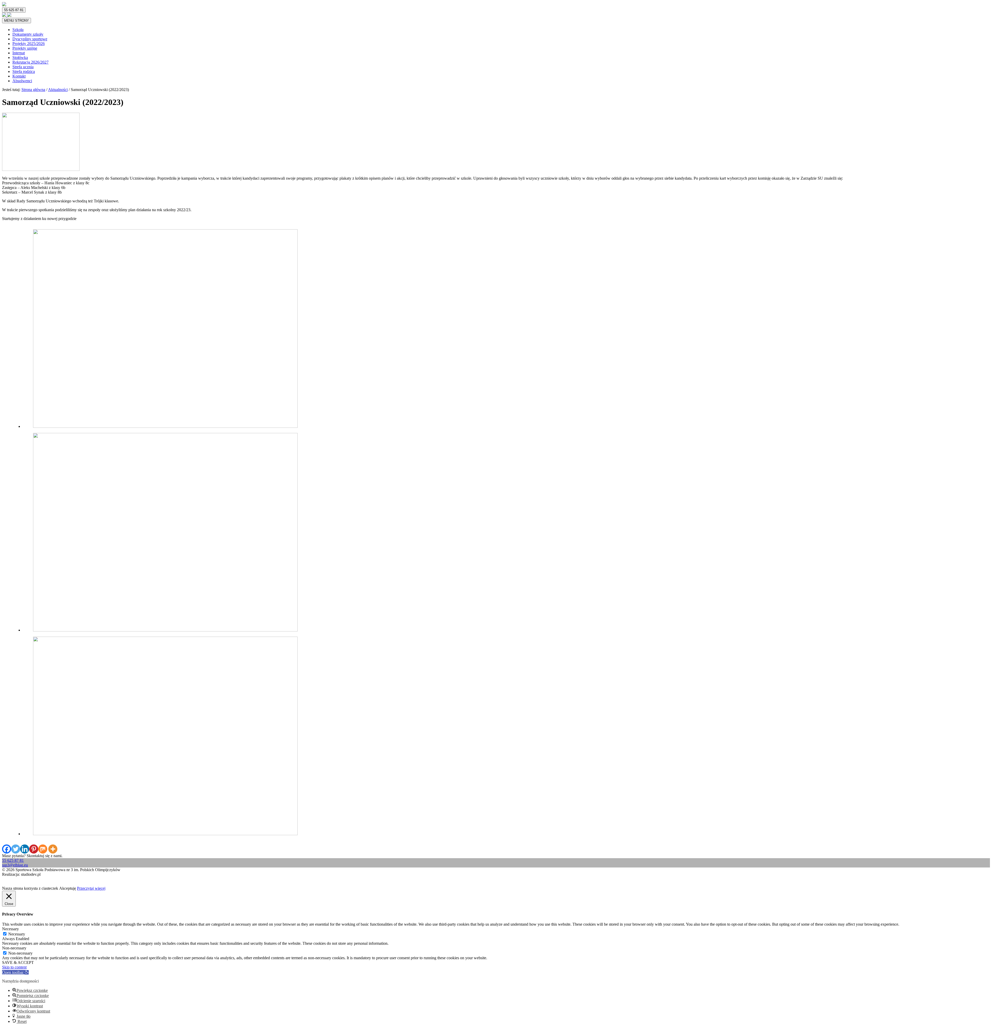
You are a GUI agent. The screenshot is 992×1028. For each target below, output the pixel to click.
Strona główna (33, 89)
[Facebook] (6, 849)
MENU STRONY (16, 20)
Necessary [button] (10, 929)
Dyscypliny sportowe (29, 39)
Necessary (16, 934)
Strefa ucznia (23, 67)
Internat (18, 53)
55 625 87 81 (14, 10)
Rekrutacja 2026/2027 (30, 62)
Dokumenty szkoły (27, 34)
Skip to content (14, 967)
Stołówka (20, 57)
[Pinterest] (33, 849)
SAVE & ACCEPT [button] (18, 962)
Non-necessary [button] (14, 948)
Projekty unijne (24, 48)
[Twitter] (15, 849)
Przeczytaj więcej (91, 888)
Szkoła (18, 29)
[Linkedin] (24, 849)
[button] (15, 972)
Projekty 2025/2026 (28, 43)
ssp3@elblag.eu (15, 865)
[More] (52, 849)
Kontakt (19, 76)
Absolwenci (22, 81)
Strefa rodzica (23, 71)
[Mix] (42, 849)
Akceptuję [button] (67, 888)
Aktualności (58, 89)
